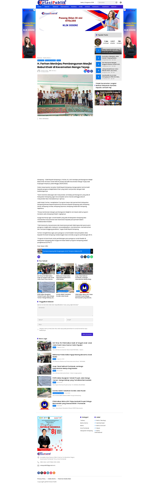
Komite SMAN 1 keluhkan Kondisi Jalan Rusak (63, 295)
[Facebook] (81, 256)
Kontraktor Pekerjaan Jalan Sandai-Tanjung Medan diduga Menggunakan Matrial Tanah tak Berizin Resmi (111, 57)
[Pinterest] (44, 473)
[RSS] (54, 473)
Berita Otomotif (101, 425)
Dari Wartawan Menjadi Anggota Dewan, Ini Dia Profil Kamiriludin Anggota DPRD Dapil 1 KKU (110, 63)
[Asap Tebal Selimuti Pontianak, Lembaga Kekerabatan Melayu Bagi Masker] (84, 268)
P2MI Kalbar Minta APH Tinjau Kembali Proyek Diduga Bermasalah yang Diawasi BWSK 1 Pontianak (84, 296)
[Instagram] (51, 473)
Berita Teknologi (101, 420)
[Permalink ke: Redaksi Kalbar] (39, 71)
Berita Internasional (98, 431)
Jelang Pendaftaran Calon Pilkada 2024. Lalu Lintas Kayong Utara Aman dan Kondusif (110, 69)
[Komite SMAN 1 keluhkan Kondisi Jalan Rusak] (65, 287)
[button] (116, 2)
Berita (40, 272)
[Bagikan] (91, 71)
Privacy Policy (41, 479)
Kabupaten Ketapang (50, 60)
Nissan (98, 428)
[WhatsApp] (91, 256)
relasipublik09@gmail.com (47, 465)
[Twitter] (85, 256)
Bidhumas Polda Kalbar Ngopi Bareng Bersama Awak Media (63, 277)
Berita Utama (41, 60)
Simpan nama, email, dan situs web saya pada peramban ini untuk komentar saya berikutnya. (63, 329)
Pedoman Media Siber (64, 479)
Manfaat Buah (100, 423)
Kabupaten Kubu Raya (63, 291)
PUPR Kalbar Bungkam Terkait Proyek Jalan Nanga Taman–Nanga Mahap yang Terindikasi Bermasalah (45, 296)
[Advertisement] (65, 44)
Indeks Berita (52, 479)
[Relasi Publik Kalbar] (51, 2)
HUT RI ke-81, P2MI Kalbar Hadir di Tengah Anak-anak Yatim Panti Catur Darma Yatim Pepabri (45, 277)
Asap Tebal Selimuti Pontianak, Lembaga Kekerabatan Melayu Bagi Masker (83, 277)
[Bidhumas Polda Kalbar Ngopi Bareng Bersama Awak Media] (65, 268)
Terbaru (58, 60)
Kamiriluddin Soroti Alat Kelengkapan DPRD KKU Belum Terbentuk (111, 76)
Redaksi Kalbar (44, 70)
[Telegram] (88, 256)
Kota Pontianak (84, 428)
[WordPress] (48, 473)
